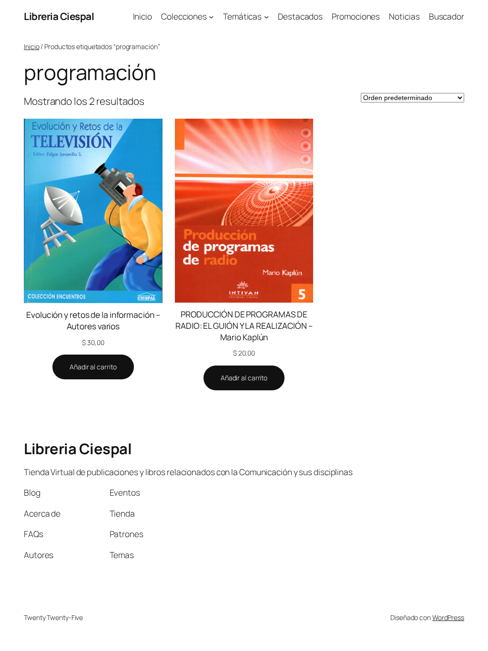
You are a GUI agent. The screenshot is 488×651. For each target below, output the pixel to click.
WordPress (448, 617)
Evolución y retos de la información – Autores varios (93, 320)
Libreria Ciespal (59, 16)
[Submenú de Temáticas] (266, 16)
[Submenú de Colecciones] (211, 16)
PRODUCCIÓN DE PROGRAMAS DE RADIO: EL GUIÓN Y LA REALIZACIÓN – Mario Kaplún (244, 325)
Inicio (31, 46)
